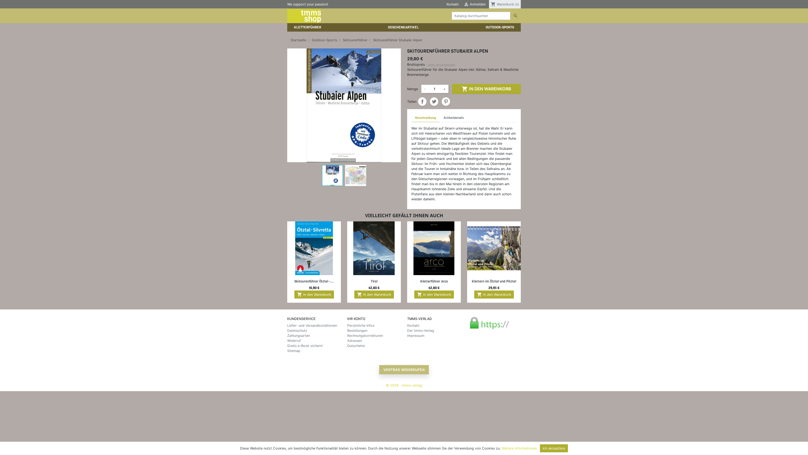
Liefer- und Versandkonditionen (312, 325)
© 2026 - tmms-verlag (404, 385)
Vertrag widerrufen (404, 370)
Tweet (434, 101)
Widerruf (294, 341)
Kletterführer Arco (434, 281)
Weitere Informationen (519, 448)
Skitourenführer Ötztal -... (314, 281)
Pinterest (446, 101)
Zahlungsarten (298, 335)
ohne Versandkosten (441, 64)
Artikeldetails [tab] (454, 117)
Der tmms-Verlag (420, 330)
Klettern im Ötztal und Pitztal (494, 281)
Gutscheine (356, 346)
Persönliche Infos (360, 325)
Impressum (415, 335)
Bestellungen (357, 330)
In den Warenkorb (486, 89)
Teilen (422, 101)
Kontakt (453, 4)
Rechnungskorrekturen (365, 335)
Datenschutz (297, 330)
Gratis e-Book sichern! (305, 346)
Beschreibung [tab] (425, 117)
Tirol (374, 281)
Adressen (354, 341)
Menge (412, 89)
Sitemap (293, 351)
